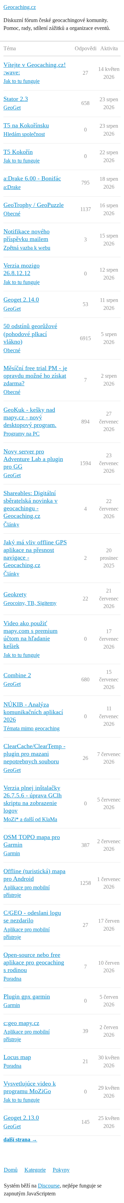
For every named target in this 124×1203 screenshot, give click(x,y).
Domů (11, 1170)
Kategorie (35, 1170)
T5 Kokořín (18, 151)
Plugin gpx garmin (26, 996)
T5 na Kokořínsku (26, 125)
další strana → (20, 1139)
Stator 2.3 (15, 98)
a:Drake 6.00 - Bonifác (32, 178)
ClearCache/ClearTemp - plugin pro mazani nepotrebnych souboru (34, 754)
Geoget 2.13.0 (21, 1117)
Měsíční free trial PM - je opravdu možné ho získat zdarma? (35, 376)
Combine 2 (17, 675)
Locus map (17, 1057)
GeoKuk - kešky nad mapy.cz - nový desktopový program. (29, 417)
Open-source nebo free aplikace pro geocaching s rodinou (33, 962)
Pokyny (61, 1170)
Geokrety (15, 594)
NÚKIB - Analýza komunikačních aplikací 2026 (33, 712)
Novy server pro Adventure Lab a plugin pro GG (33, 459)
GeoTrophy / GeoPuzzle (33, 204)
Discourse (49, 1186)
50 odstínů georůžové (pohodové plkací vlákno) (30, 334)
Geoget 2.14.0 (21, 299)
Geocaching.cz (19, 7)
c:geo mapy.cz (21, 1022)
